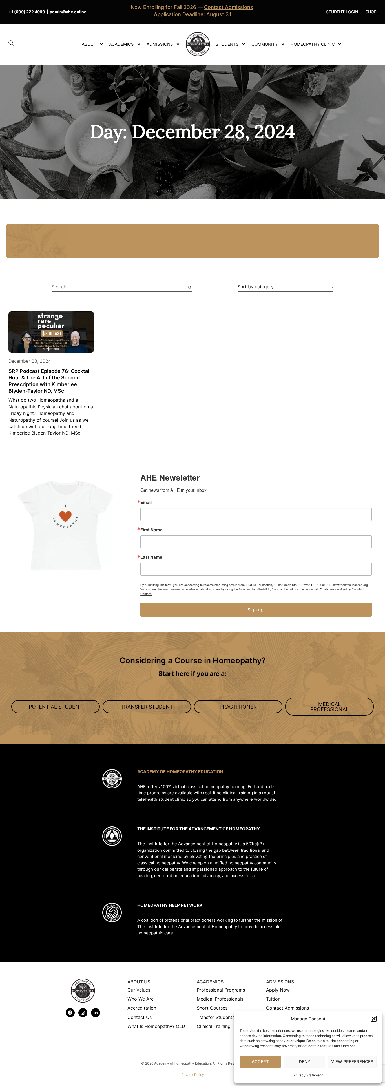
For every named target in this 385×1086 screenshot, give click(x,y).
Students (227, 44)
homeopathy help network (169, 905)
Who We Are (140, 999)
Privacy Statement (308, 1075)
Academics (121, 44)
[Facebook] (70, 1012)
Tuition (273, 999)
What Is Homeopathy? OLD (156, 1026)
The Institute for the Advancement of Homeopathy (198, 828)
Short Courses (212, 1008)
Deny (304, 1061)
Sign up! (256, 609)
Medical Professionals (220, 999)
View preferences (352, 1061)
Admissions (160, 44)
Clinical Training (214, 1026)
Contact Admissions (287, 1008)
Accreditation (141, 1008)
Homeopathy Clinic (313, 44)
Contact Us (139, 1017)
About (89, 44)
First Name (151, 530)
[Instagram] (82, 1012)
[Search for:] (122, 287)
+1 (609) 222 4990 (26, 11)
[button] (374, 1018)
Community (264, 44)
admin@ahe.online (68, 11)
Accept (260, 1061)
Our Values (138, 990)
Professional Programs (221, 990)
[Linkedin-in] (95, 1012)
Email (146, 502)
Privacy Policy (192, 1074)
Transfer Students (215, 1017)
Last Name (151, 557)
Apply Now (278, 990)
